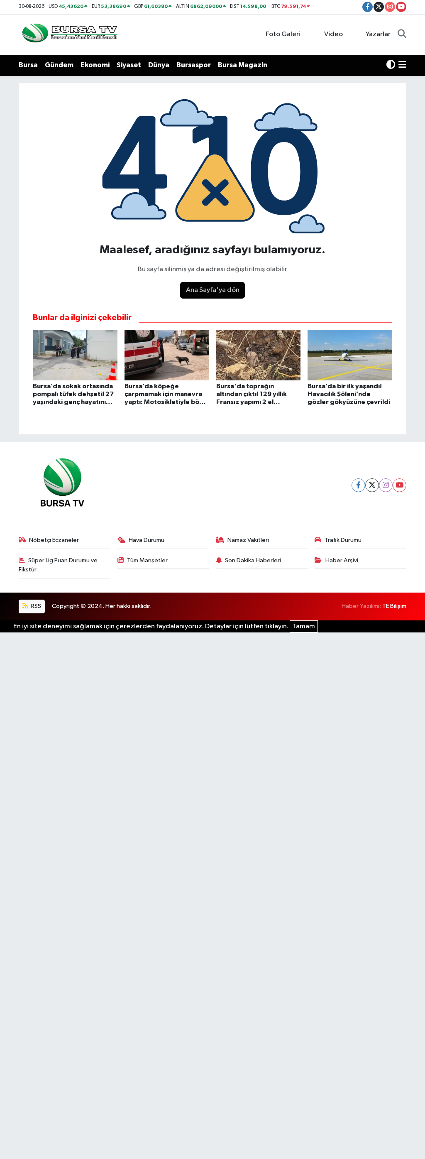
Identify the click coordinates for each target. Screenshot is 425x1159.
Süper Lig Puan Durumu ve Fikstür (58, 565)
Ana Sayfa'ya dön (212, 290)
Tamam (304, 626)
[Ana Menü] (402, 65)
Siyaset (129, 65)
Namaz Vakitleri (248, 540)
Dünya (158, 65)
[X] (372, 485)
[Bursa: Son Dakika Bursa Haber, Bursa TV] (69, 34)
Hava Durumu (146, 540)
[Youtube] (399, 485)
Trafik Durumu (343, 540)
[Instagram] (386, 485)
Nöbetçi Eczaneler (54, 540)
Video (333, 34)
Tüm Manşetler (147, 560)
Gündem (59, 65)
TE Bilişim (394, 606)
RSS (35, 606)
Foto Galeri (283, 34)
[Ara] (402, 34)
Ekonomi (95, 65)
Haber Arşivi (341, 560)
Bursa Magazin (242, 65)
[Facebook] (358, 485)
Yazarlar (378, 34)
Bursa (28, 65)
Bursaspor (193, 65)
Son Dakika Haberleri (253, 560)
